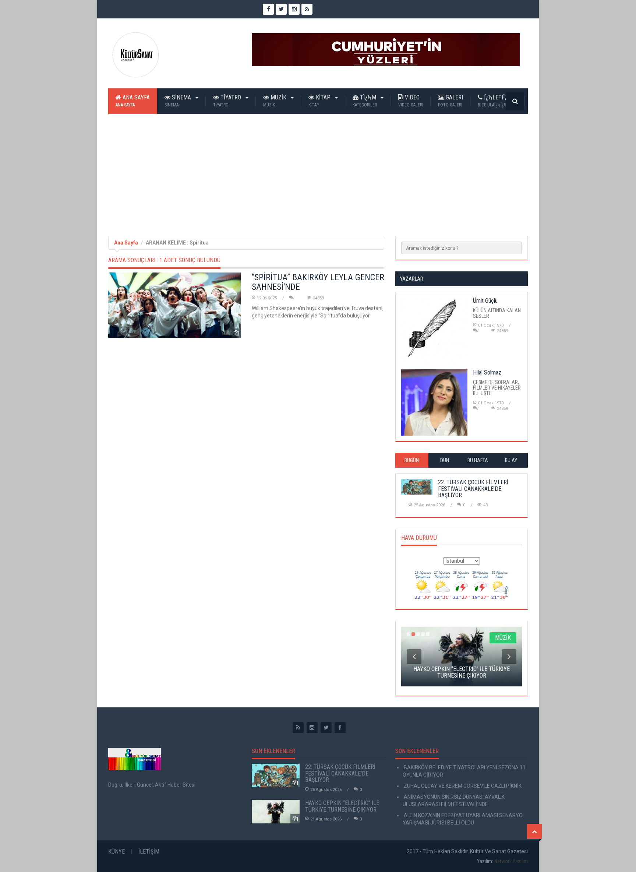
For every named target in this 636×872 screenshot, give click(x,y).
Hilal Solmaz (487, 372)
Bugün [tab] (411, 460)
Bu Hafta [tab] (477, 460)
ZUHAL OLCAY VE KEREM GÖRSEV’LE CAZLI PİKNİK (462, 786)
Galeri (450, 101)
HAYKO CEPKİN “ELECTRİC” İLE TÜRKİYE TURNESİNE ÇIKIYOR (342, 806)
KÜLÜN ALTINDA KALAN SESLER (497, 313)
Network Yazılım (511, 861)
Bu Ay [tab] (511, 460)
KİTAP (320, 101)
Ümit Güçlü (485, 300)
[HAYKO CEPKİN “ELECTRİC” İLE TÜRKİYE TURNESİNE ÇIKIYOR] (276, 811)
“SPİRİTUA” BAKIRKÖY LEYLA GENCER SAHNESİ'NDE (318, 282)
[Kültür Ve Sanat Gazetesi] (135, 55)
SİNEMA (178, 101)
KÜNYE (116, 851)
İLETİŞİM (148, 851)
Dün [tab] (444, 460)
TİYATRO (228, 101)
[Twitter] (326, 727)
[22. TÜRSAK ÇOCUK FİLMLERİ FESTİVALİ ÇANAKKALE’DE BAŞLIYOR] (276, 775)
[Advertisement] (318, 169)
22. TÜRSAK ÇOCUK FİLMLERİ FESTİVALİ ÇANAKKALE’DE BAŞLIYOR (473, 489)
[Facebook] (340, 727)
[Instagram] (312, 727)
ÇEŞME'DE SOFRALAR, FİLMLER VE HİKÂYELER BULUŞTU (497, 388)
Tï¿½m (365, 101)
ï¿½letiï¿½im (497, 101)
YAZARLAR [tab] (411, 279)
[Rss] (298, 727)
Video (410, 101)
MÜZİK (275, 101)
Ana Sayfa (133, 101)
